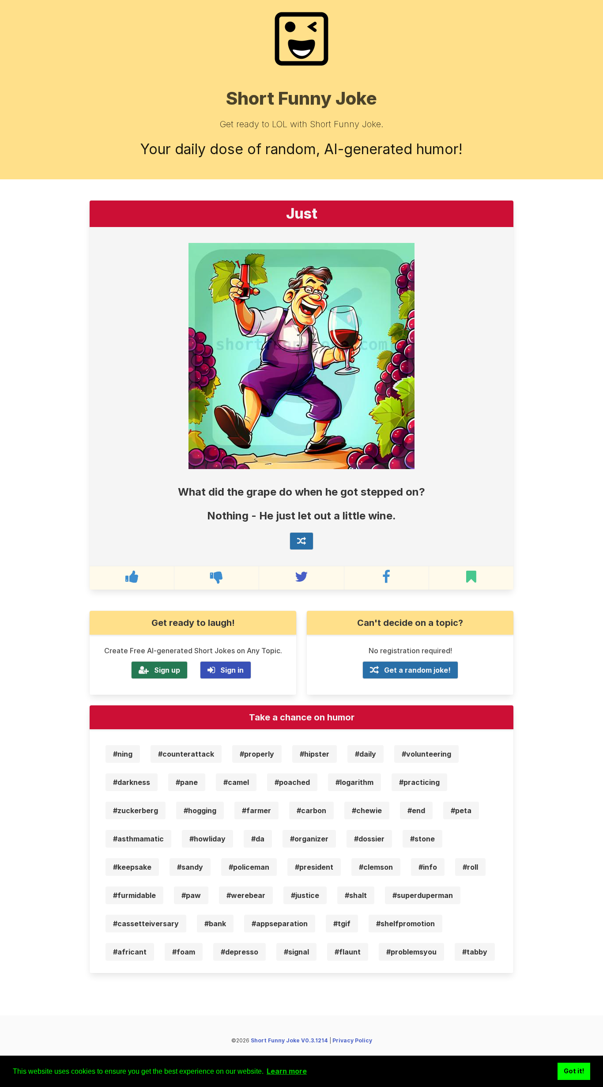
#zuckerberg (135, 810)
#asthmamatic (138, 838)
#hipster (314, 754)
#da (257, 838)
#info (427, 867)
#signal (296, 951)
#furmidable (134, 895)
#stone (422, 838)
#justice (305, 895)
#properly (257, 754)
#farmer (256, 810)
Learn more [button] (287, 1071)
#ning (122, 754)
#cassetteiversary (146, 923)
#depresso (239, 951)
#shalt (356, 895)
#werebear (245, 895)
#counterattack (186, 754)
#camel (236, 782)
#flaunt (348, 951)
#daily (365, 754)
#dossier (369, 838)
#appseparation (280, 923)
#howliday (207, 838)
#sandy (190, 867)
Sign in (232, 670)
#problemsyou (411, 951)
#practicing (419, 782)
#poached (292, 782)
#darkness (131, 782)
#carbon (311, 810)
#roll (470, 867)
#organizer (309, 838)
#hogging (200, 810)
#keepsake (132, 867)
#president (314, 867)
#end (416, 810)
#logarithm (354, 782)
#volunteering (426, 754)
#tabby (474, 951)
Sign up (167, 670)
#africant (130, 951)
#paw (191, 895)
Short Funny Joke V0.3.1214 (289, 1040)
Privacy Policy (352, 1040)
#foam (183, 951)
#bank (215, 923)
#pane (187, 782)
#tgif (341, 923)
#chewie (367, 810)
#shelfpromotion (405, 923)
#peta (461, 810)
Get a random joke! (417, 670)
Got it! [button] (574, 1071)
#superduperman (422, 895)
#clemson (376, 867)
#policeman (249, 867)
